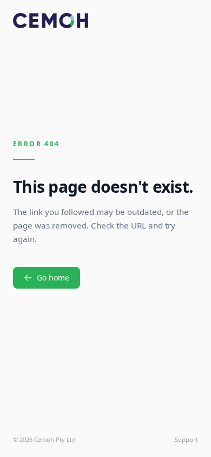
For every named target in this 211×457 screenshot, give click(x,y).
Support (186, 439)
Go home (53, 277)
